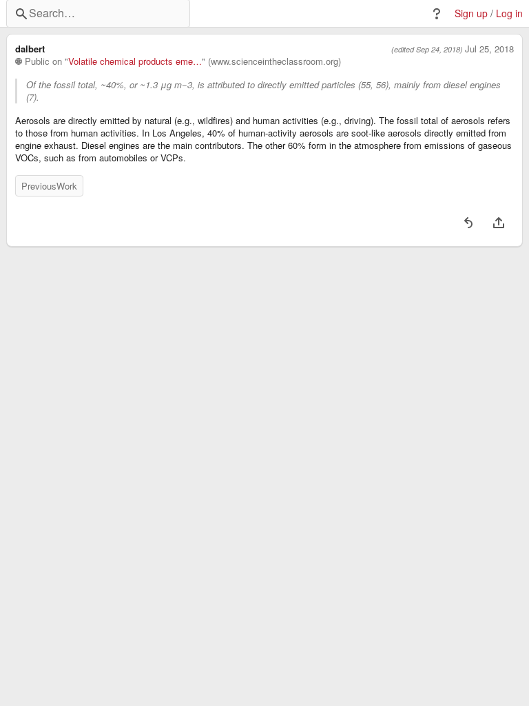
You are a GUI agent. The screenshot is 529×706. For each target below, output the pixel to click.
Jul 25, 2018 (489, 49)
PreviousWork (49, 185)
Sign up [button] (471, 13)
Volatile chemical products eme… (135, 61)
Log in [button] (509, 13)
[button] (437, 14)
